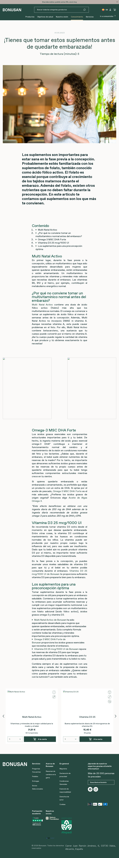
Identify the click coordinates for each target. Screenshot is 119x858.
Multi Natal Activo (42, 304)
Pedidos (35, 776)
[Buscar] (86, 10)
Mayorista (63, 769)
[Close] (117, 2)
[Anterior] (3, 716)
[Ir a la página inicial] (12, 9)
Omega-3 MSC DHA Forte (67, 491)
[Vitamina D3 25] (87, 702)
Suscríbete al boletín (98, 782)
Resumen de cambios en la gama (51, 774)
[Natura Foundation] (52, 826)
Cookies (62, 804)
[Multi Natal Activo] (32, 702)
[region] (59, 716)
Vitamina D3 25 (87, 717)
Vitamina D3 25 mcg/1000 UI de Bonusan (56, 649)
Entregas (35, 781)
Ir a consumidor (107, 16)
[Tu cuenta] (110, 9)
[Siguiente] (115, 716)
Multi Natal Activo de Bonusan (50, 619)
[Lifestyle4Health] (52, 838)
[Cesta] (114, 9)
